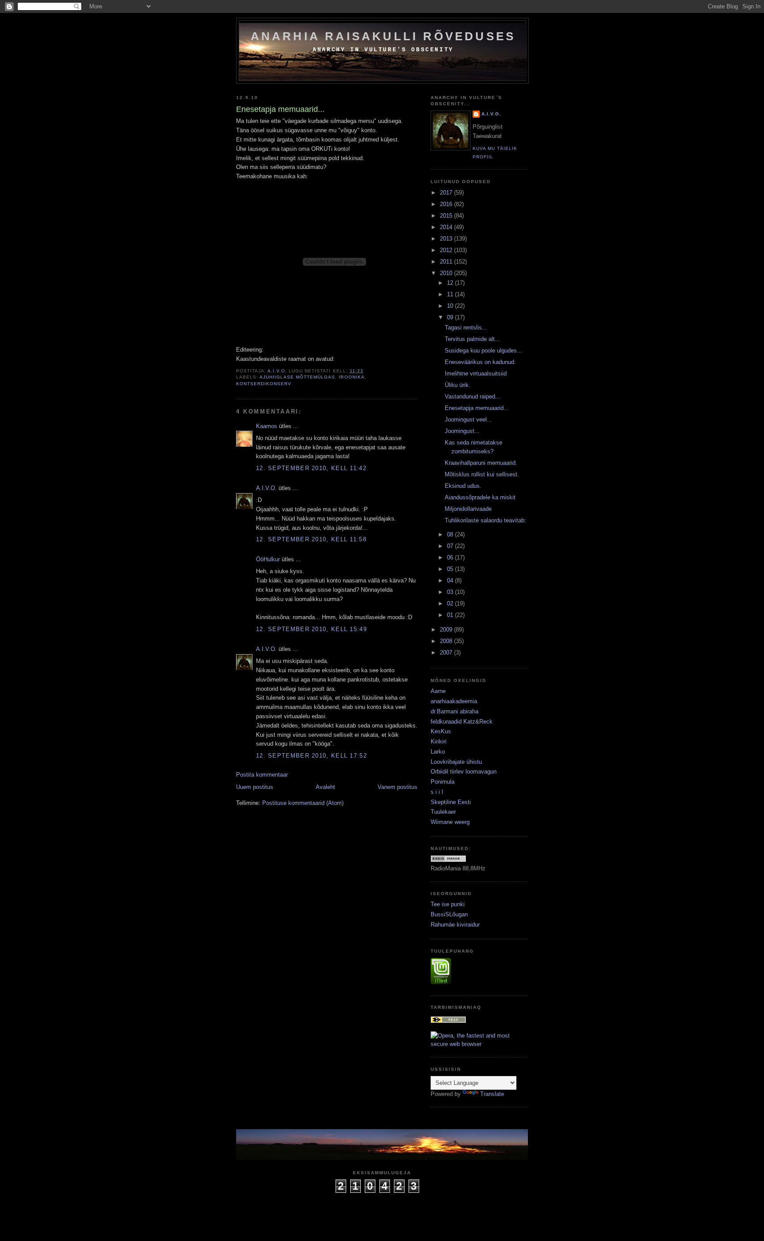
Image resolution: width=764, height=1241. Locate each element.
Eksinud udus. (463, 486)
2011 (447, 261)
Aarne (438, 691)
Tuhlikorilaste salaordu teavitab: (485, 520)
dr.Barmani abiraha (454, 711)
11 (451, 294)
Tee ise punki (448, 904)
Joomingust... (462, 431)
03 (451, 592)
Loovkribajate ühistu (456, 761)
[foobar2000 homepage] (448, 1021)
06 (451, 557)
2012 (447, 250)
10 (451, 306)
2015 (447, 215)
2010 (447, 273)
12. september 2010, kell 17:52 (311, 755)
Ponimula (443, 781)
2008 (447, 641)
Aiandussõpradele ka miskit (480, 497)
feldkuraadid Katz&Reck (462, 721)
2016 (447, 204)
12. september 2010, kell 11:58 (311, 539)
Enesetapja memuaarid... (477, 408)
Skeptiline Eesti (451, 802)
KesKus (441, 731)
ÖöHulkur (268, 559)
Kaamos (266, 426)
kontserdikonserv (263, 383)
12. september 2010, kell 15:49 (311, 629)
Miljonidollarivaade (468, 509)
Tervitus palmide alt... (472, 339)
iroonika (351, 377)
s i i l (437, 792)
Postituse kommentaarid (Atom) (303, 803)
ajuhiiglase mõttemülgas (297, 377)
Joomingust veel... (468, 419)
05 (451, 569)
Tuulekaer (443, 811)
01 (451, 615)
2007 (447, 652)
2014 (447, 227)
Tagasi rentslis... (466, 327)
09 (451, 317)
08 (451, 534)
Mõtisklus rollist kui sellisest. (482, 474)
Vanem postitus (397, 787)
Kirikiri (439, 741)
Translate (492, 1094)
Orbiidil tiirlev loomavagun (464, 771)
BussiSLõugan (449, 914)
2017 (447, 192)
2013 (447, 238)
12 (451, 283)
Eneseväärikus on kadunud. (480, 362)
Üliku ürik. (457, 385)
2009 (447, 629)
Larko (438, 751)
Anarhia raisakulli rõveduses (383, 36)
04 (451, 580)
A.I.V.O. (266, 488)
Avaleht (325, 787)
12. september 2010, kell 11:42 (311, 468)
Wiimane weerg (450, 822)
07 (451, 546)
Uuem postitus (254, 787)
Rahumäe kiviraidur (455, 924)
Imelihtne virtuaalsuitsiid (476, 373)
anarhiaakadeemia (454, 701)
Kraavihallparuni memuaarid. (481, 463)
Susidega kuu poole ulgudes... (483, 350)
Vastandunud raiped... (472, 396)
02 (451, 603)
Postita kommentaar (262, 774)
